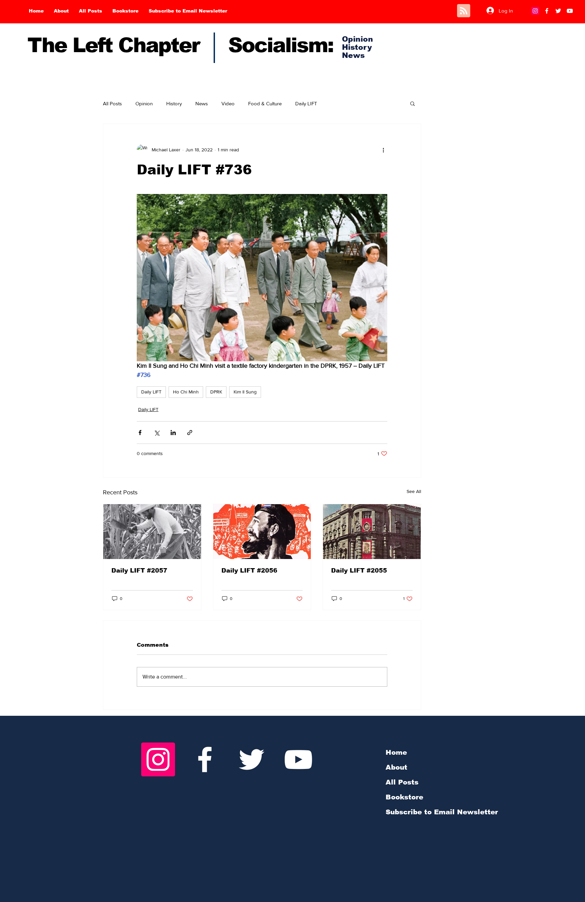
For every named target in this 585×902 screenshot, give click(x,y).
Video (228, 103)
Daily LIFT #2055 (359, 570)
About (396, 767)
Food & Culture (265, 103)
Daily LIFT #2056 (249, 570)
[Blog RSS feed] (463, 11)
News (201, 103)
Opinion (144, 103)
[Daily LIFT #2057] (152, 531)
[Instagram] (535, 11)
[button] (412, 103)
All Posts (112, 103)
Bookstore (404, 797)
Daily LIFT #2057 (139, 570)
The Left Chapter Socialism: (180, 45)
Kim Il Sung (245, 391)
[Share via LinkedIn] (173, 432)
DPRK (216, 391)
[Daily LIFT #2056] (262, 531)
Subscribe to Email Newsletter (442, 812)
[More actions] (383, 150)
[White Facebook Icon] (205, 759)
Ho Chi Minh (186, 391)
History (174, 103)
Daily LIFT (306, 103)
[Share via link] (190, 432)
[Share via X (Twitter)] (156, 432)
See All (414, 491)
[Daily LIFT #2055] (372, 531)
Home (396, 752)
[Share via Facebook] (140, 432)
